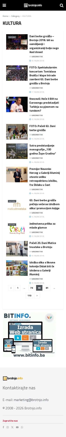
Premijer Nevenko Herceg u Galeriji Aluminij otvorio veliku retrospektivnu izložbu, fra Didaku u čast (44, 177)
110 (29, 295)
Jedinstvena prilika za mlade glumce (42, 225)
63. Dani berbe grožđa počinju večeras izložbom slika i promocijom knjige (44, 204)
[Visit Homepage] (33, 5)
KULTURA (26, 16)
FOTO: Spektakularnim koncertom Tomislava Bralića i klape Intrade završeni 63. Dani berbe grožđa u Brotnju (43, 75)
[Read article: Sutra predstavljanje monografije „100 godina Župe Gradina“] (17, 151)
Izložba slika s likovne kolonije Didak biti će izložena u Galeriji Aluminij (42, 268)
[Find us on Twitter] (12, 427)
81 (47, 288)
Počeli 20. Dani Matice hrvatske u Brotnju (42, 245)
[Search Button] (61, 5)
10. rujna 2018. (38, 255)
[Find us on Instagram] (8, 427)
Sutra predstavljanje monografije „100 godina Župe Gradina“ (42, 149)
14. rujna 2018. (38, 162)
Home (5, 16)
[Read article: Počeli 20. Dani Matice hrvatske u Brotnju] (17, 248)
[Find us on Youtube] (17, 427)
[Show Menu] (4, 5)
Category (15, 16)
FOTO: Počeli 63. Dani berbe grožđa (42, 128)
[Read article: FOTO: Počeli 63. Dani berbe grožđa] (17, 131)
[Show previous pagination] (11, 288)
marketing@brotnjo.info (31, 399)
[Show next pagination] (37, 295)
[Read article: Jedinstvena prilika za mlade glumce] (17, 229)
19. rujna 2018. (38, 60)
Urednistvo (37, 56)
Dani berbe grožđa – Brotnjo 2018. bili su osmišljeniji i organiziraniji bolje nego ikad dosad (44, 44)
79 (31, 288)
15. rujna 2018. (38, 119)
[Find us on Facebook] (3, 427)
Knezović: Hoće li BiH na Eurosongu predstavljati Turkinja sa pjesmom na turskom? (44, 105)
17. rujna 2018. (38, 92)
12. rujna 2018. (38, 236)
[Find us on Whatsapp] (22, 427)
